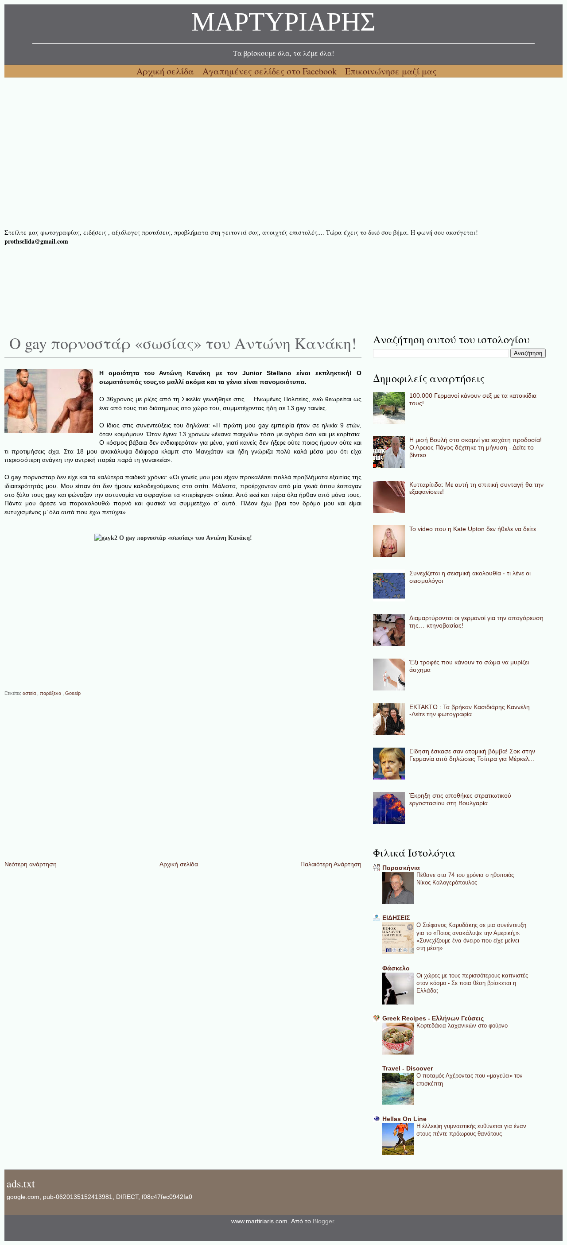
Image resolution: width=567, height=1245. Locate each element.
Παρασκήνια (401, 867)
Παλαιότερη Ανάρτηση (330, 864)
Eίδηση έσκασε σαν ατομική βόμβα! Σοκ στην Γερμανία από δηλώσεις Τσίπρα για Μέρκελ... (472, 755)
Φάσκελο (396, 968)
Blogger (323, 1221)
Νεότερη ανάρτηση (30, 864)
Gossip (73, 693)
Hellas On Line (404, 1118)
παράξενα (51, 693)
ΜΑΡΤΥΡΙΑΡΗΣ (283, 24)
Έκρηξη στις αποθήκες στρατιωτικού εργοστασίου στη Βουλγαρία (460, 799)
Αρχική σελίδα (166, 71)
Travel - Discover (407, 1068)
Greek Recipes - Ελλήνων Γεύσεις (433, 1018)
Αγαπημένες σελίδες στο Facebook (270, 71)
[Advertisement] (270, 153)
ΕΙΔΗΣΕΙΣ (396, 917)
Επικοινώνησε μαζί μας (391, 71)
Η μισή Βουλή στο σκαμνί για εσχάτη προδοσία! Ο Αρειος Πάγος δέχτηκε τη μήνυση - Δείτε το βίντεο (475, 447)
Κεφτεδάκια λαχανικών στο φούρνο (462, 1025)
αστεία (30, 693)
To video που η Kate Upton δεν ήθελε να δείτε (472, 528)
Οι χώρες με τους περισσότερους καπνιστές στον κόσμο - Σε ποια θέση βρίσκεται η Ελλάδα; (472, 983)
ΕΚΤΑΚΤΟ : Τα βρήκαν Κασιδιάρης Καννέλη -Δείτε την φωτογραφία (469, 710)
